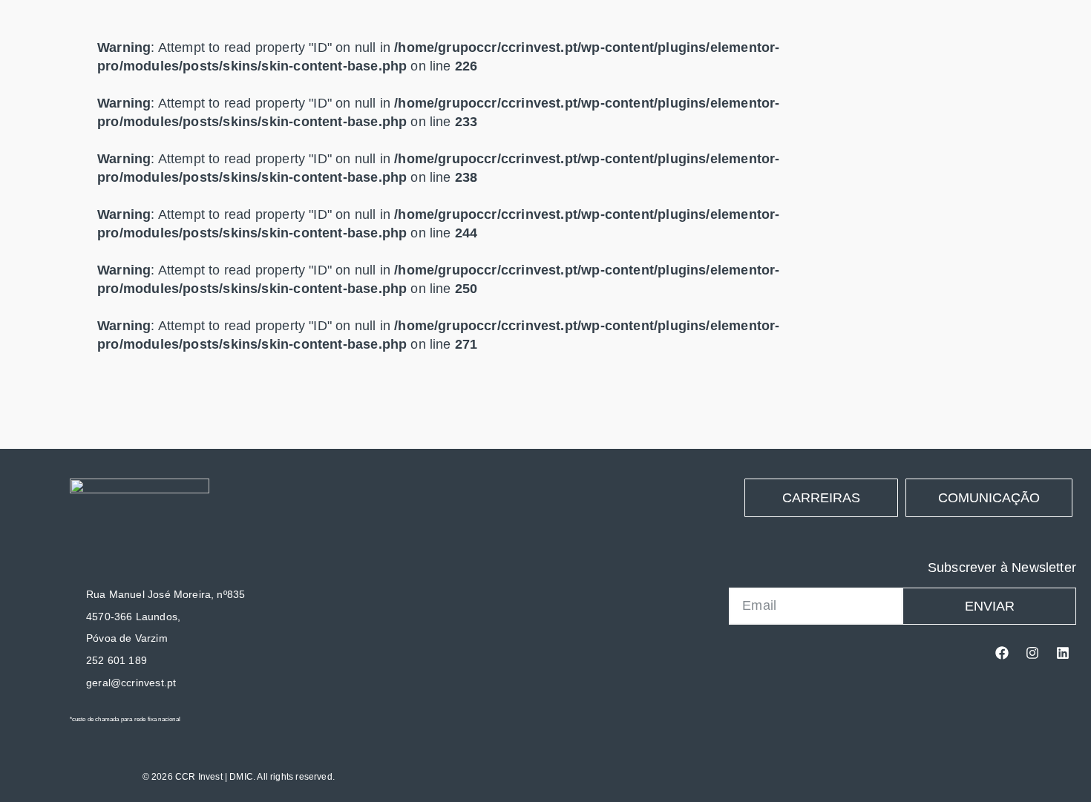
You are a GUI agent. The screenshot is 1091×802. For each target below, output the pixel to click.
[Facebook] (1002, 653)
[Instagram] (1032, 653)
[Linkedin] (1062, 653)
